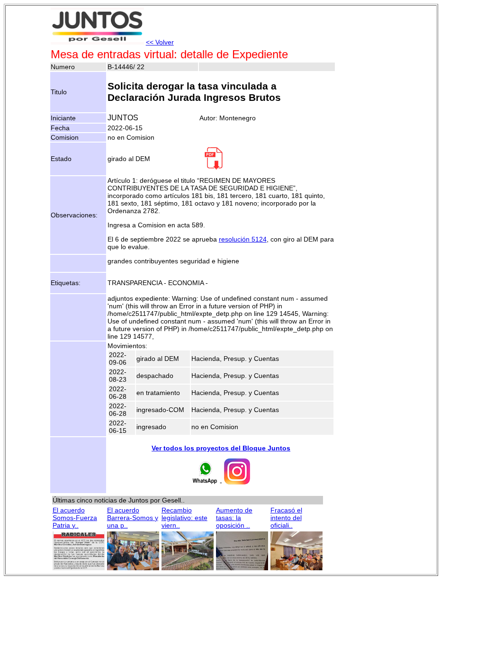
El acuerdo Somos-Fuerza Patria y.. (75, 517)
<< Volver (160, 42)
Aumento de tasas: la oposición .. (234, 517)
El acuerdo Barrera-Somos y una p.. (132, 517)
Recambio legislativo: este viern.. (184, 517)
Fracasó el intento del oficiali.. (286, 517)
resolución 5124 (243, 239)
